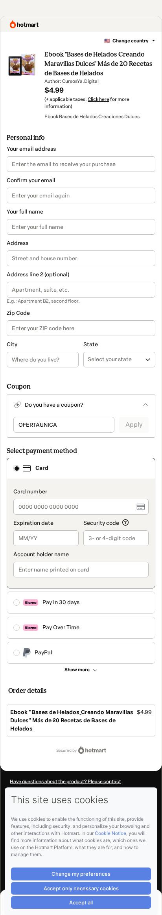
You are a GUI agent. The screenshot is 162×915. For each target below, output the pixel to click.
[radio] (16, 468)
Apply (133, 424)
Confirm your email (31, 180)
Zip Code (18, 313)
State (90, 344)
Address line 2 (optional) (38, 274)
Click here (98, 99)
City (12, 344)
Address (17, 243)
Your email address (31, 149)
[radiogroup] (81, 561)
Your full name (25, 211)
